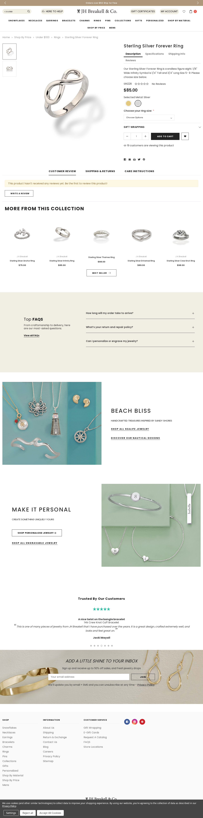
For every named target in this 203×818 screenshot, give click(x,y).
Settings (11, 813)
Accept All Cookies (50, 813)
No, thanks (131, 425)
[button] (169, 375)
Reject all (28, 813)
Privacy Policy (9, 806)
